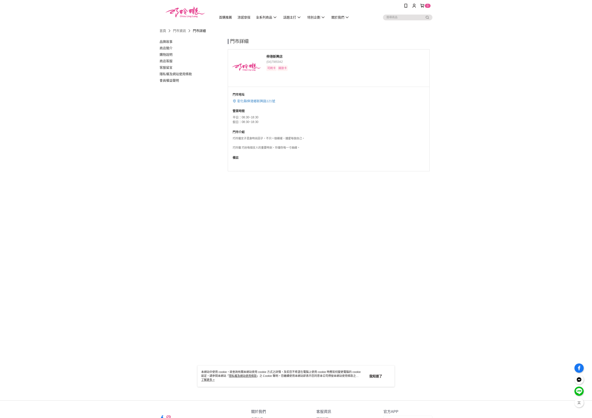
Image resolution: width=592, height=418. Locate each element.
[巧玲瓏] (185, 12)
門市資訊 (179, 31)
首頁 (163, 31)
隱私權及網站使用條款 (243, 376)
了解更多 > (208, 379)
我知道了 (375, 376)
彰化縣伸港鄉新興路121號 (256, 101)
